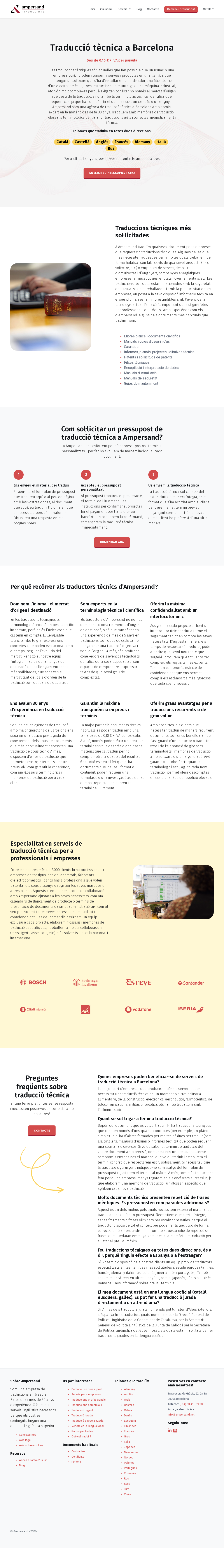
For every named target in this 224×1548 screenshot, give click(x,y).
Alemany (142, 141)
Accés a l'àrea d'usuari (33, 1460)
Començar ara (112, 542)
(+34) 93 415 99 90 (191, 1404)
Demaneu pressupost (181, 9)
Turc (126, 1489)
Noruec (128, 1457)
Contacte (153, 9)
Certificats (78, 1456)
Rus (111, 148)
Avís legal (25, 1440)
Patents (76, 1461)
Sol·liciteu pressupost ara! (112, 173)
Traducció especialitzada (87, 1420)
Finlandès (130, 1426)
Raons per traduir (82, 1431)
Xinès (127, 1494)
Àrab (127, 1399)
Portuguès (130, 1468)
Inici (92, 9)
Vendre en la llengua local (88, 1426)
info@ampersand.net (181, 1414)
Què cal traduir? (81, 1436)
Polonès (129, 1462)
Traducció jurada (82, 1415)
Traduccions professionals (89, 1399)
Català (62, 141)
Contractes (78, 1451)
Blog (139, 9)
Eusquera (130, 1420)
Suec (127, 1483)
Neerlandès (131, 1452)
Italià (161, 141)
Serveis (123, 9)
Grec (127, 1436)
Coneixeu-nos (27, 1434)
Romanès (130, 1473)
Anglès (102, 141)
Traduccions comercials (87, 1405)
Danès (128, 1415)
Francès (121, 141)
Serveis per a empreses (86, 1394)
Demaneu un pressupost (87, 1389)
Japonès (129, 1447)
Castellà (82, 141)
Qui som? (106, 9)
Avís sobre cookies (31, 1445)
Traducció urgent (82, 1410)
